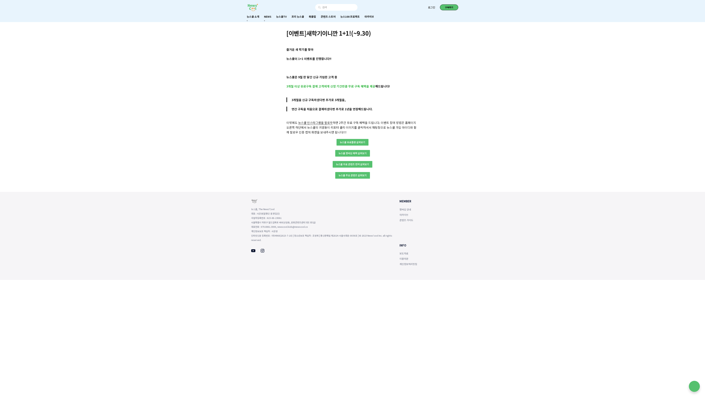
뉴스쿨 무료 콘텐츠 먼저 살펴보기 (352, 164)
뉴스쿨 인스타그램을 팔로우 (315, 122)
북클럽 (312, 16)
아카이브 (369, 16)
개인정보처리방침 (408, 264)
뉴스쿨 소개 (253, 16)
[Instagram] (262, 251)
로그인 (431, 7)
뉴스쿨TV (281, 16)
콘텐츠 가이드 (406, 220)
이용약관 (404, 258)
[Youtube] (253, 251)
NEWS (267, 16)
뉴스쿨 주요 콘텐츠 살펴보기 (353, 175)
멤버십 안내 (405, 209)
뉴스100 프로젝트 (350, 16)
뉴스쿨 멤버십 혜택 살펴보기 (353, 153)
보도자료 (404, 253)
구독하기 (449, 7)
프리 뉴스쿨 (298, 16)
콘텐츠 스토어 (328, 16)
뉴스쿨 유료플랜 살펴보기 (352, 142)
